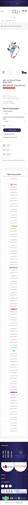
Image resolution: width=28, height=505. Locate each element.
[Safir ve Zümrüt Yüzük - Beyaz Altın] (3, 72)
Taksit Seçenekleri (14, 174)
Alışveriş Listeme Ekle (9, 134)
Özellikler (14, 179)
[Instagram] (14, 17)
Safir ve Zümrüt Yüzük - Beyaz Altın (12, 26)
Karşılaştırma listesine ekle (10, 137)
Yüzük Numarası (8, 111)
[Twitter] (10, 486)
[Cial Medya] (19, 502)
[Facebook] (11, 17)
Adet (4, 125)
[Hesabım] (19, 11)
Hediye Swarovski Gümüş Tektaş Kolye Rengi (14, 117)
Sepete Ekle (12, 130)
